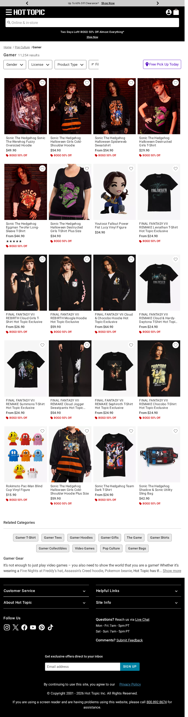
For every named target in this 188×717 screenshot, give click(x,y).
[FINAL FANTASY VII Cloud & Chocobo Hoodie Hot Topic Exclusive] (114, 283)
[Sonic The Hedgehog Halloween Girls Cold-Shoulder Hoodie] (70, 106)
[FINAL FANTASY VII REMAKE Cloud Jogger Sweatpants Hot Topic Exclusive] (70, 368)
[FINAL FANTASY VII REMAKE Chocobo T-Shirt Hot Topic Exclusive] (159, 368)
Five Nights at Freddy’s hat (41, 571)
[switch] (162, 64)
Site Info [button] (103, 602)
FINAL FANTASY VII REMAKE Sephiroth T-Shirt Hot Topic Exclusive (114, 404)
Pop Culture (22, 47)
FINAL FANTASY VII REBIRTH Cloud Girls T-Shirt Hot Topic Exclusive (24, 318)
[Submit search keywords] (9, 22)
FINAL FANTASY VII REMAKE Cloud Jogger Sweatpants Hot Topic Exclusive (67, 404)
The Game (134, 537)
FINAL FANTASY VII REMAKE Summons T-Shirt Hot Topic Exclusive (25, 404)
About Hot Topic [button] (18, 602)
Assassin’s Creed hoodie (83, 571)
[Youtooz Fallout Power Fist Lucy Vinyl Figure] (114, 192)
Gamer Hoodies (81, 537)
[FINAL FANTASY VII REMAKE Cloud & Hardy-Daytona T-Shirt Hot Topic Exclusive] (159, 283)
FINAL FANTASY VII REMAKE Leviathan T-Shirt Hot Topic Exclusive (158, 227)
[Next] (157, 3)
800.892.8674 (157, 702)
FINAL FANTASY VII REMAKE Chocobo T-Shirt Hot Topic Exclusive (158, 404)
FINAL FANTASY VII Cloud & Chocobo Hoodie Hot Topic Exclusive (114, 318)
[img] (6, 627)
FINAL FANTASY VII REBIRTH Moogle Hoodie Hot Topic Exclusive (68, 318)
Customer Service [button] (19, 591)
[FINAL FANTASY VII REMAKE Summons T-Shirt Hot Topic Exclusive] (25, 368)
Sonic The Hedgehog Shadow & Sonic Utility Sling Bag (155, 489)
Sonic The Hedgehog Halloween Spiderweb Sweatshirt (111, 141)
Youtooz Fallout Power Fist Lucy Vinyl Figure (112, 225)
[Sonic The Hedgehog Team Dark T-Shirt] (114, 454)
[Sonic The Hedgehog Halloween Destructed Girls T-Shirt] (159, 106)
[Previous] (27, 3)
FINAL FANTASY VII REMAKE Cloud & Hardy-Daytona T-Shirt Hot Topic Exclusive (158, 318)
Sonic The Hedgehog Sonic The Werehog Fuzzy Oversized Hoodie (25, 141)
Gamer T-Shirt (26, 537)
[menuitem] (176, 12)
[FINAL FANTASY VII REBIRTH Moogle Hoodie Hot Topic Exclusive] (70, 283)
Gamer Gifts (110, 537)
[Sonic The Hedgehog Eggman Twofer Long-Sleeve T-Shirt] (25, 192)
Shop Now (105, 3)
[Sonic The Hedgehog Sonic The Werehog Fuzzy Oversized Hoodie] (25, 106)
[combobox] (92, 22)
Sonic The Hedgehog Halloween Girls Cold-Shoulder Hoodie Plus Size (69, 489)
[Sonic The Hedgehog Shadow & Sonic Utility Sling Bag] (159, 454)
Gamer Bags (137, 548)
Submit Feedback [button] (129, 640)
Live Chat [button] (142, 619)
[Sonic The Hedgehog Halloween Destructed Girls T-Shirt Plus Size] (70, 192)
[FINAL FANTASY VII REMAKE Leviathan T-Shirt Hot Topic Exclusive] (159, 192)
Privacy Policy (130, 684)
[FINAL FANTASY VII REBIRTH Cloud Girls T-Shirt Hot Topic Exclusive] (25, 283)
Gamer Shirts (159, 537)
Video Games (84, 548)
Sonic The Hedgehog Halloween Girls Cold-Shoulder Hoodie (66, 141)
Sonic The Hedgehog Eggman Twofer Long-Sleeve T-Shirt (22, 227)
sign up (130, 666)
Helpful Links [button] (107, 591)
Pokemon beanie (118, 571)
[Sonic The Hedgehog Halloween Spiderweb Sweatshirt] (114, 106)
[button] (8, 12)
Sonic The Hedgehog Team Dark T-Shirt (114, 488)
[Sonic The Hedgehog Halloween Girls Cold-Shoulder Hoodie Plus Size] (70, 454)
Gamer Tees (53, 537)
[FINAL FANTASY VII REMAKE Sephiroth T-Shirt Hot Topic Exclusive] (114, 368)
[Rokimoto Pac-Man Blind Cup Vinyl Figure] (25, 454)
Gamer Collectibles (53, 548)
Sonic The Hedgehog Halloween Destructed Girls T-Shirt (155, 141)
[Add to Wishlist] (42, 83)
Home (7, 47)
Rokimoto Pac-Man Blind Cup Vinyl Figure (24, 488)
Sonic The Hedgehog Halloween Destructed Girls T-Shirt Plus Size (66, 227)
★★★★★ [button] (14, 241)
